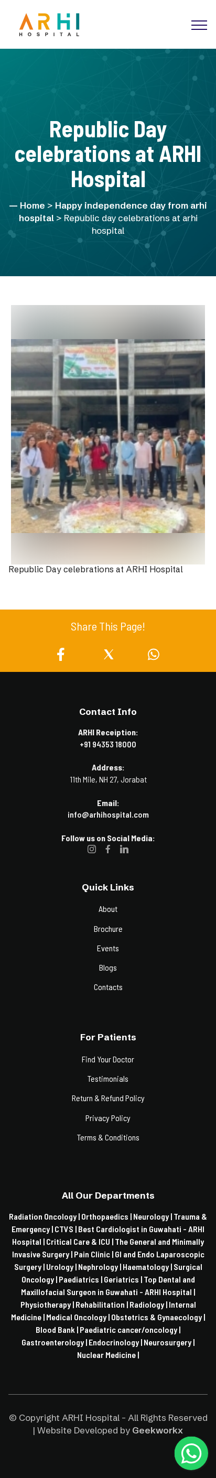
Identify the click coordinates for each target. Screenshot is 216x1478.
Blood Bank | (58, 1329)
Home (32, 205)
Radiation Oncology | (45, 1216)
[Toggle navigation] (116, 24)
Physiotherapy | (47, 1304)
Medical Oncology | (78, 1317)
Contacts (108, 987)
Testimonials (108, 1078)
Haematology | (148, 1266)
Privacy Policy (108, 1118)
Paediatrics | (81, 1279)
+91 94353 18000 (108, 744)
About (108, 909)
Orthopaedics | (107, 1216)
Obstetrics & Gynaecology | (158, 1317)
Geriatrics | (124, 1279)
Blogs (108, 967)
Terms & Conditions (108, 1137)
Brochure (108, 928)
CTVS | (66, 1229)
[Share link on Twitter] (108, 657)
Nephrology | (100, 1266)
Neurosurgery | (169, 1342)
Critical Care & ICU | (80, 1241)
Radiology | (149, 1304)
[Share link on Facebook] (63, 657)
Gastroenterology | (55, 1342)
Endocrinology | (116, 1342)
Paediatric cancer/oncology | (130, 1329)
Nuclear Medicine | (108, 1355)
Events (108, 948)
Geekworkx (157, 1430)
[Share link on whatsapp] (153, 657)
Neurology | (153, 1216)
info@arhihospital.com (108, 814)
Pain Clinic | (94, 1254)
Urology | (62, 1266)
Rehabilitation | (102, 1304)
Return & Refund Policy (108, 1098)
